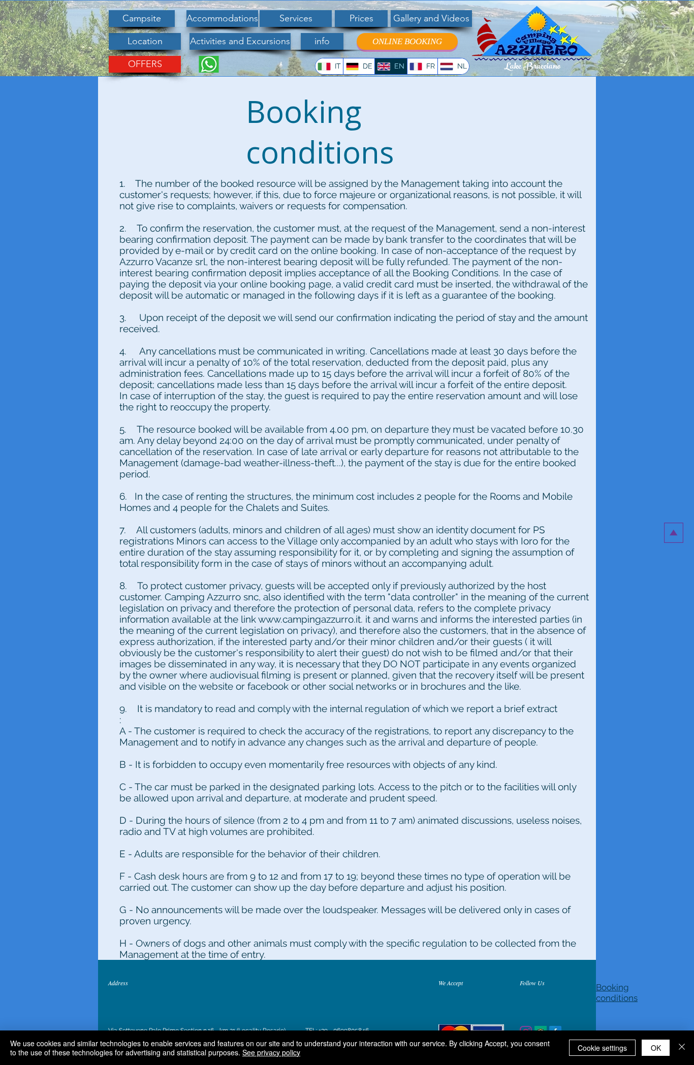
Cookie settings (602, 1048)
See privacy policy (271, 1052)
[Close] (682, 1048)
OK (656, 1048)
